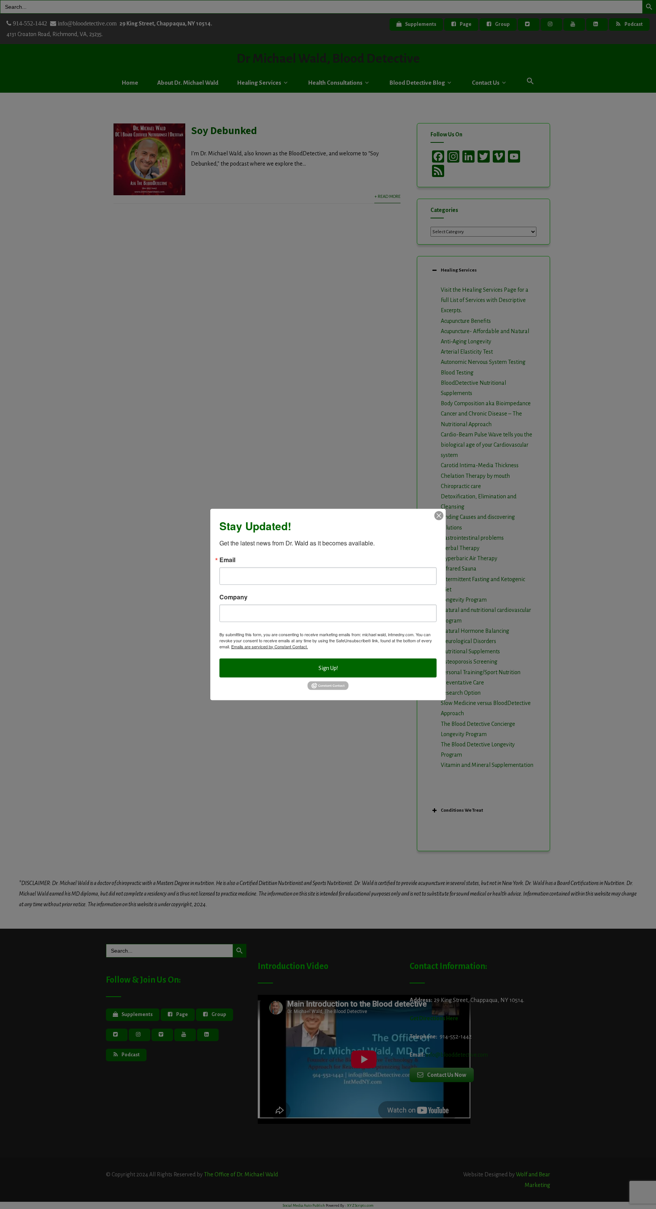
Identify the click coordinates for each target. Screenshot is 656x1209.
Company (233, 597)
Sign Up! (328, 668)
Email (227, 559)
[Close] (438, 515)
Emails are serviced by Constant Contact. (269, 646)
